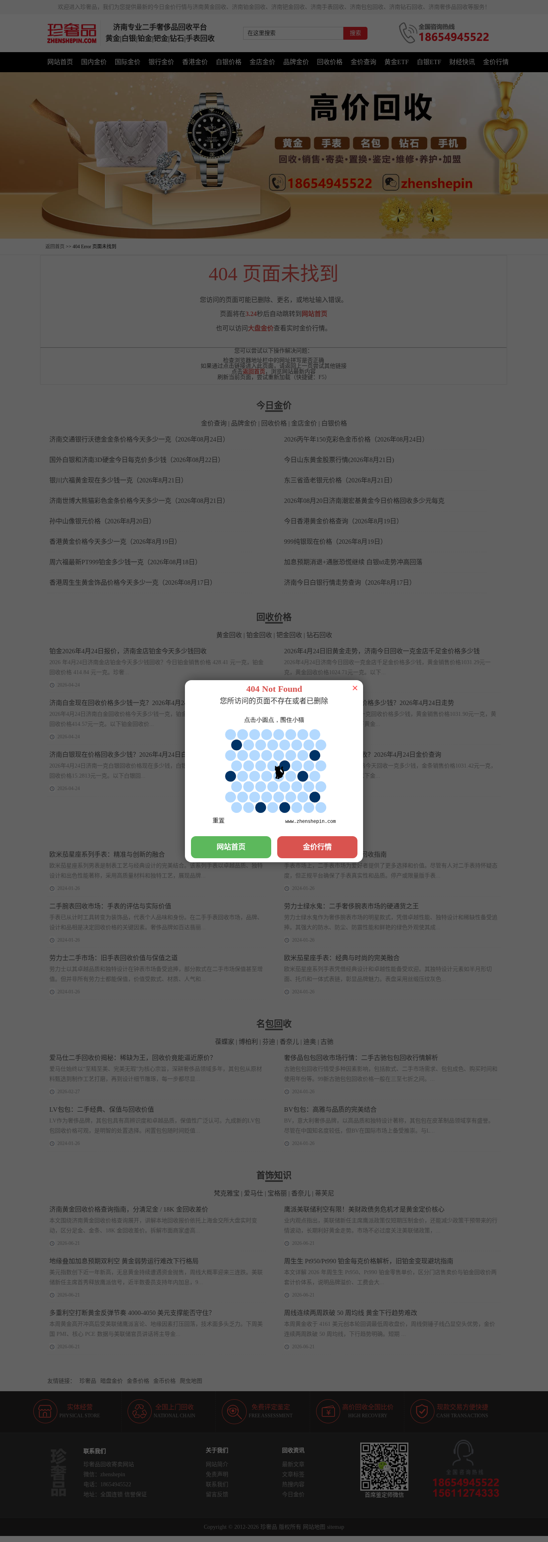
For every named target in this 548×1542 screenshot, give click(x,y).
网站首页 (231, 847)
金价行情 (317, 847)
